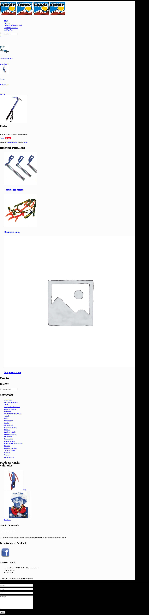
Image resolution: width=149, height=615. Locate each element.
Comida (6, 423)
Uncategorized (9, 457)
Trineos (6, 455)
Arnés (6, 404)
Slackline (7, 453)
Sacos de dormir (9, 450)
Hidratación (8, 436)
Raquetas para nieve (10, 448)
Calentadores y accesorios (12, 414)
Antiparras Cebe (12, 372)
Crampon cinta (12, 232)
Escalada (7, 430)
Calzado (7, 416)
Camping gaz (8, 420)
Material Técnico (12, 142)
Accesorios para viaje (11, 402)
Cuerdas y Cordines (10, 427)
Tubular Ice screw (13, 189)
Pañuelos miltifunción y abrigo (13, 443)
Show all (2, 94)
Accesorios (8, 400)
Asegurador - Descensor (12, 407)
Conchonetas (8, 425)
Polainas (7, 446)
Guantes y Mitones (10, 434)
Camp (25, 142)
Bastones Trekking (10, 409)
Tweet (2, 138)
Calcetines (7, 411)
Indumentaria (8, 439)
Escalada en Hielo (10, 432)
